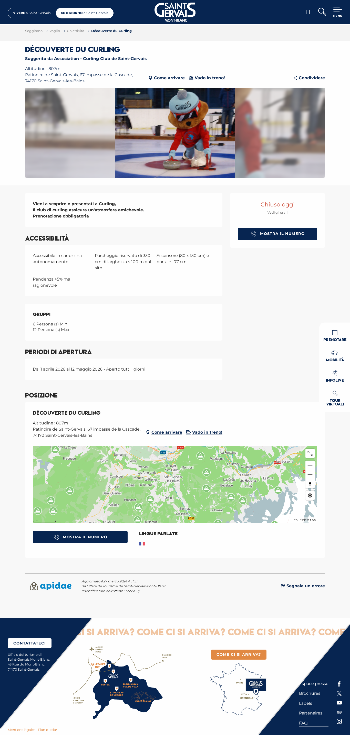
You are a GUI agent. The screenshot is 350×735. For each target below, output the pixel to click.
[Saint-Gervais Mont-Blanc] (175, 12)
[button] (322, 12)
